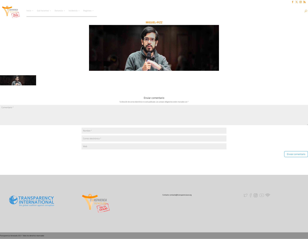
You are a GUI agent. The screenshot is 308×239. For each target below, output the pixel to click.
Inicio (28, 11)
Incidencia (73, 11)
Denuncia (59, 11)
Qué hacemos (43, 11)
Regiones (87, 11)
